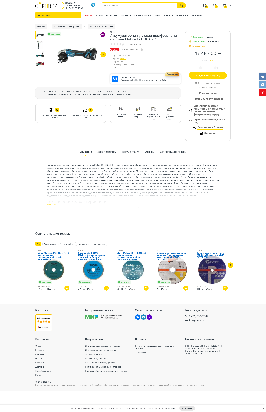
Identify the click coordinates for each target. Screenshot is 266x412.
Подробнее (173, 408)
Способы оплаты (142, 15)
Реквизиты (112, 15)
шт (211, 60)
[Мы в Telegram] (143, 317)
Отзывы (149, 151)
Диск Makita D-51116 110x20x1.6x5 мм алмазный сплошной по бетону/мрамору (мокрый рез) (92, 256)
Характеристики (107, 151)
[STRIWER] (46, 7)
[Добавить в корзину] (66, 288)
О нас (157, 15)
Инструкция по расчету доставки (101, 350)
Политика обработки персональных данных (106, 371)
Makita (88, 15)
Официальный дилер (210, 127)
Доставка (126, 15)
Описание (210, 133)
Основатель (182, 15)
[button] (103, 54)
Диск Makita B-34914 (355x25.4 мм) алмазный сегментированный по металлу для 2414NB (132, 256)
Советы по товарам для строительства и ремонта (154, 347)
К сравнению (203, 83)
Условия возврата (93, 354)
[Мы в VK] (137, 317)
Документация (130, 151)
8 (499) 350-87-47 (72, 3)
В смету (216, 83)
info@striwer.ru (73, 5)
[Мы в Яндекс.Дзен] (149, 317)
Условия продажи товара (97, 358)
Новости (168, 15)
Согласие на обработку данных (100, 362)
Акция (99, 15)
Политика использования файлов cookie (104, 367)
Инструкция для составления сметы (102, 346)
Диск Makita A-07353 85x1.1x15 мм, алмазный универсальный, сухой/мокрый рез (53, 256)
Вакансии (39, 362)
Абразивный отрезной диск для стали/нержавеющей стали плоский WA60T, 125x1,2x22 (171, 256)
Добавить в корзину (209, 75)
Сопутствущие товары (173, 151)
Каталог (39, 375)
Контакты (197, 15)
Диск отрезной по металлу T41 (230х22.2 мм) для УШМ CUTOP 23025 (210, 255)
